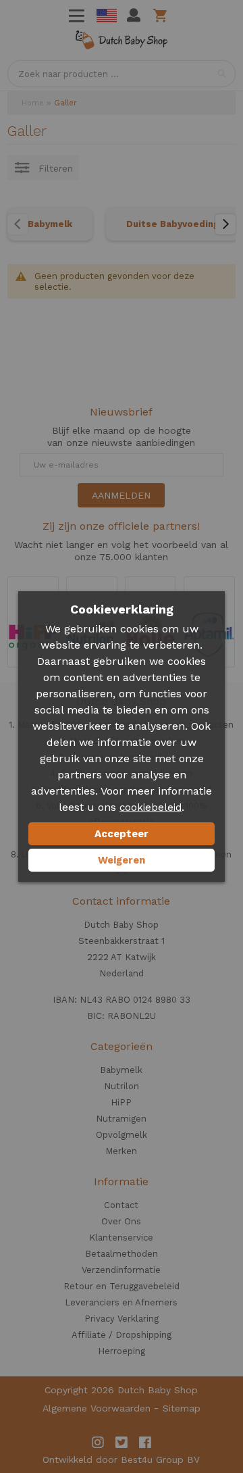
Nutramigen (121, 1119)
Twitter (121, 1442)
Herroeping (121, 1351)
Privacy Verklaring (121, 1319)
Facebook (145, 1442)
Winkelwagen (162, 15)
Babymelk (50, 224)
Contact (121, 1205)
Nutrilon (121, 1086)
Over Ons (121, 1221)
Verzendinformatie (121, 1270)
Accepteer (121, 834)
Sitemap (181, 1408)
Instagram (98, 1442)
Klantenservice (121, 1237)
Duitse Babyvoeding (172, 224)
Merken (121, 1151)
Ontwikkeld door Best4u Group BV (121, 1459)
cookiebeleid (150, 807)
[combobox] (121, 73)
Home (33, 103)
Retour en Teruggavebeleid (121, 1286)
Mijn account (133, 15)
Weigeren (121, 860)
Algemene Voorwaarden (97, 1408)
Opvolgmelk (121, 1135)
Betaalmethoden (121, 1254)
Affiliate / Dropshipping (121, 1335)
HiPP (121, 1102)
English (107, 15)
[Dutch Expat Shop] (121, 42)
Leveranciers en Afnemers (121, 1302)
